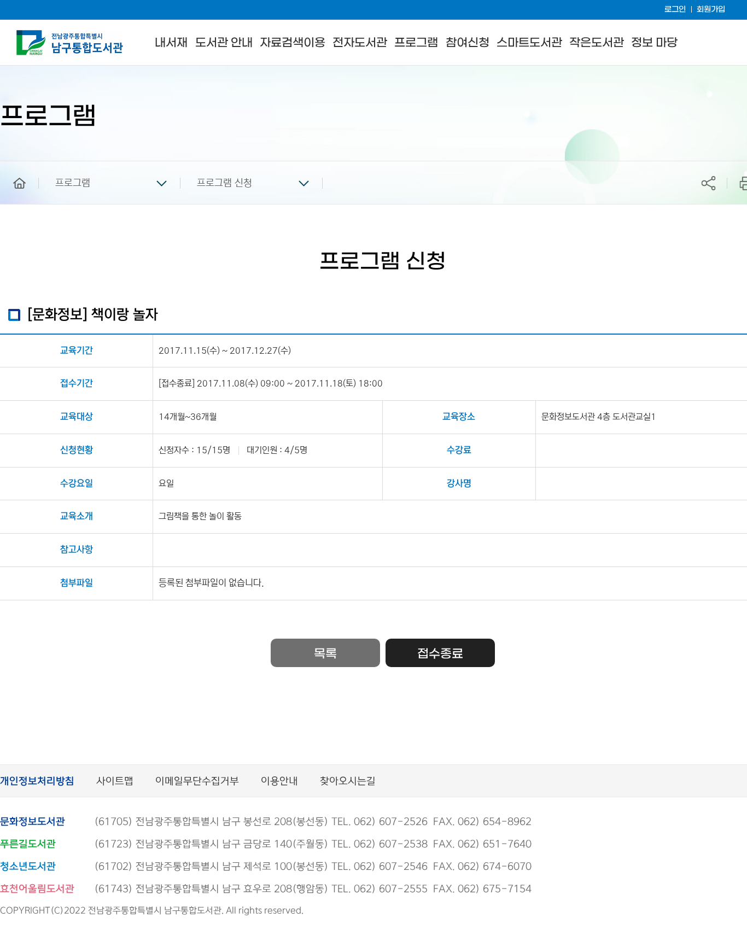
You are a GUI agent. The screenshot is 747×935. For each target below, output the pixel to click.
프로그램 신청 (224, 183)
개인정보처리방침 (37, 781)
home (11, 166)
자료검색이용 (292, 43)
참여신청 (467, 43)
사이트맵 (114, 781)
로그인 (675, 9)
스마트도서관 (529, 43)
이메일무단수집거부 (197, 781)
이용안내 (279, 781)
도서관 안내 (224, 43)
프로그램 (416, 43)
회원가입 (711, 9)
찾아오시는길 (348, 781)
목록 (325, 654)
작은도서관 (596, 43)
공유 (708, 183)
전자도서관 (359, 43)
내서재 (171, 43)
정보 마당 (654, 43)
